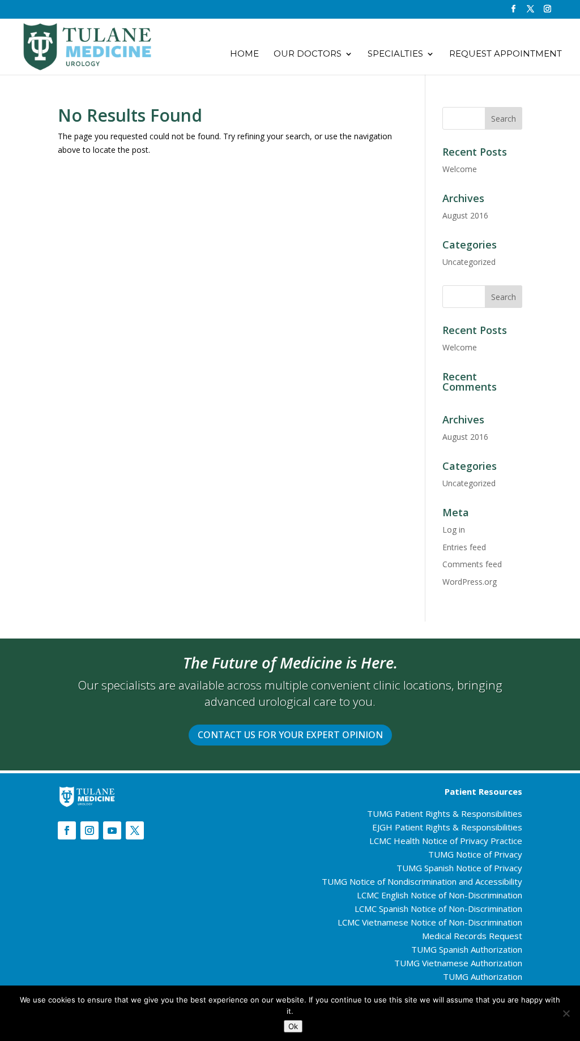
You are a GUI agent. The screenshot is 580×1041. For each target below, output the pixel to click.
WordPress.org (469, 581)
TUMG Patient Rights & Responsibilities (444, 813)
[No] (566, 1013)
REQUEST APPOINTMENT (505, 54)
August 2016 (465, 215)
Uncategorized (469, 261)
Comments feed (472, 564)
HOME (244, 54)
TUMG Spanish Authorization (466, 949)
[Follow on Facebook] (67, 830)
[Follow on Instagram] (89, 830)
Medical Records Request (472, 935)
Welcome (459, 169)
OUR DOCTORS (308, 54)
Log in (453, 529)
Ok (293, 1026)
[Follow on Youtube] (112, 830)
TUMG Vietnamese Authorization (458, 963)
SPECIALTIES (395, 54)
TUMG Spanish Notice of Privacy (459, 867)
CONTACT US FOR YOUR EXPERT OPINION (290, 735)
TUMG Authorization (482, 976)
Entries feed (464, 547)
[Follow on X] (135, 830)
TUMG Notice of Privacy (475, 854)
